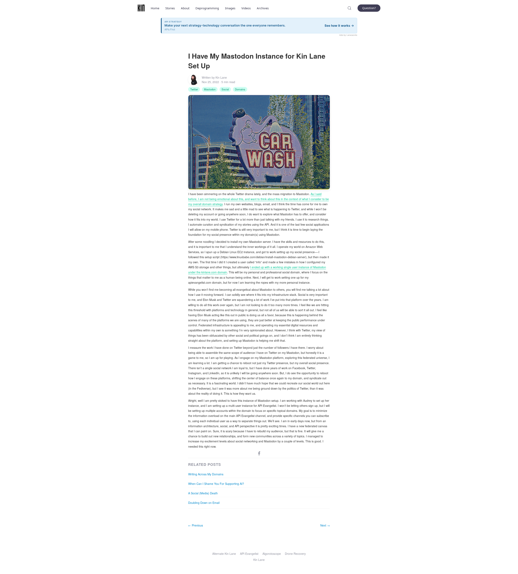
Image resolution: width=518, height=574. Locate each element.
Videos (246, 8)
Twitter (194, 89)
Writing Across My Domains (205, 474)
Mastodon (209, 89)
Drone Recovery (295, 554)
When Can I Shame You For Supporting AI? (216, 484)
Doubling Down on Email (204, 503)
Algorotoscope (271, 554)
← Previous (195, 525)
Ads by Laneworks (348, 35)
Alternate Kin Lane (224, 554)
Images (230, 8)
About (185, 8)
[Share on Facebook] (259, 453)
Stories (170, 8)
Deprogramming (207, 8)
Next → (325, 525)
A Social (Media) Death (203, 493)
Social (225, 89)
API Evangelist (249, 554)
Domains (240, 89)
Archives (263, 8)
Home (155, 8)
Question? (369, 8)
